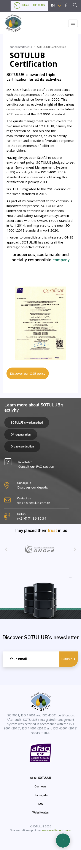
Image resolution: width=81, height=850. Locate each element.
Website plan (40, 812)
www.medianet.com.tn (56, 830)
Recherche (76, 5)
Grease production (22, 446)
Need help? (36, 465)
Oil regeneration (21, 434)
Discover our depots (32, 487)
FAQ (40, 803)
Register (67, 658)
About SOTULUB (40, 777)
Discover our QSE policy (27, 373)
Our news (40, 786)
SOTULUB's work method (27, 422)
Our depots (41, 795)
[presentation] (5, 551)
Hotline (32, 5)
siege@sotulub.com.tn (33, 502)
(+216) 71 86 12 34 (31, 518)
